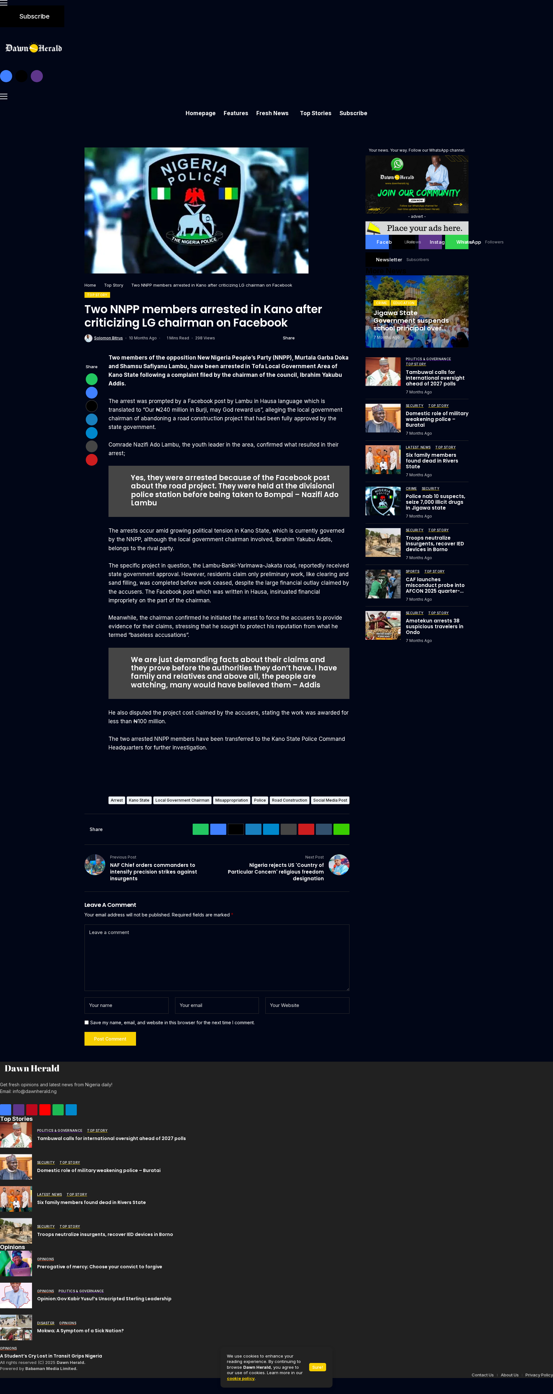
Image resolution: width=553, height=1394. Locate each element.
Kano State (139, 800)
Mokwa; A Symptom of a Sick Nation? (80, 1330)
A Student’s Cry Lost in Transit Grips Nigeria (51, 1356)
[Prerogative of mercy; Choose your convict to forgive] (16, 1263)
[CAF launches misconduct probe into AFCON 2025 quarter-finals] (383, 584)
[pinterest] (31, 1109)
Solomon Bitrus (108, 338)
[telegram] (71, 1109)
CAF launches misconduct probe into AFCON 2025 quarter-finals (435, 588)
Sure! (317, 1367)
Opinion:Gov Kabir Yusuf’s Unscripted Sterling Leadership (104, 1298)
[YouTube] (45, 1109)
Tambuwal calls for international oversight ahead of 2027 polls (435, 377)
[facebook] (6, 76)
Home (90, 285)
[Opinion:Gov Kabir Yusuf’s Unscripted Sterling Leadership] (16, 1295)
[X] (21, 76)
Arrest (117, 800)
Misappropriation (231, 800)
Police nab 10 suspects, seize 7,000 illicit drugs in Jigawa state (435, 502)
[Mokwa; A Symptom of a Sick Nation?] (16, 1327)
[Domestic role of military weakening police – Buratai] (383, 418)
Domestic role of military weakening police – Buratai (437, 419)
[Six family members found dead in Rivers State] (383, 459)
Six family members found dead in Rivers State (432, 460)
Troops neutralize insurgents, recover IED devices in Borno (435, 543)
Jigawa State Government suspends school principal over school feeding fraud (411, 324)
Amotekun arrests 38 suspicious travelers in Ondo (434, 626)
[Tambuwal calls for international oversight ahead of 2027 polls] (383, 371)
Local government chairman (182, 800)
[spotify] (58, 1109)
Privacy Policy (539, 1374)
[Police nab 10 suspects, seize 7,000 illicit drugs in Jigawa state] (383, 501)
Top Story (113, 285)
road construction (289, 800)
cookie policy (241, 1378)
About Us (510, 1374)
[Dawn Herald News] (32, 1068)
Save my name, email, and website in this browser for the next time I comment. (172, 1022)
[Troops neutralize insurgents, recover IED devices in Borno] (383, 542)
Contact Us (483, 1374)
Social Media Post (330, 800)
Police (260, 800)
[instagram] (37, 76)
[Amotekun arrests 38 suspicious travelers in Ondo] (383, 625)
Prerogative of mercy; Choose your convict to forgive (99, 1266)
